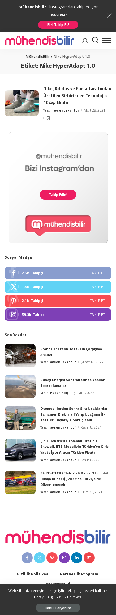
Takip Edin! (58, 194)
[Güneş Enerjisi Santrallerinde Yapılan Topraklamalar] (20, 386)
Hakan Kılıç (59, 392)
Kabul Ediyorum (58, 608)
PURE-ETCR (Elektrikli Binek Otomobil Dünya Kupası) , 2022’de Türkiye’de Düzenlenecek (74, 478)
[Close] (109, 16)
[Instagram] (58, 314)
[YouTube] (89, 557)
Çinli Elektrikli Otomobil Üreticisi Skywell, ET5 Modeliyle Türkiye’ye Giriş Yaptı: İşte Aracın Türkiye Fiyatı (74, 446)
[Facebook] (58, 273)
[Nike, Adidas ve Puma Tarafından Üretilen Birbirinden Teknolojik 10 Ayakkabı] (22, 103)
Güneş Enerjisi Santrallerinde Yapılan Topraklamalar (72, 382)
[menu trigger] (106, 40)
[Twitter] (58, 287)
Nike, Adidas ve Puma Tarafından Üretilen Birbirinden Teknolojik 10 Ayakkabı (77, 95)
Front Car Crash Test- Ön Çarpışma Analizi (71, 352)
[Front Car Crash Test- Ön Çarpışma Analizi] (20, 355)
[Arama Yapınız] (95, 40)
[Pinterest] (58, 301)
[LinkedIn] (76, 557)
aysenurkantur (66, 110)
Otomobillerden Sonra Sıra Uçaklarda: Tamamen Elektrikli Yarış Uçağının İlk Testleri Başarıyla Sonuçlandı (73, 414)
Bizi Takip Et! (58, 25)
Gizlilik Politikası (68, 597)
